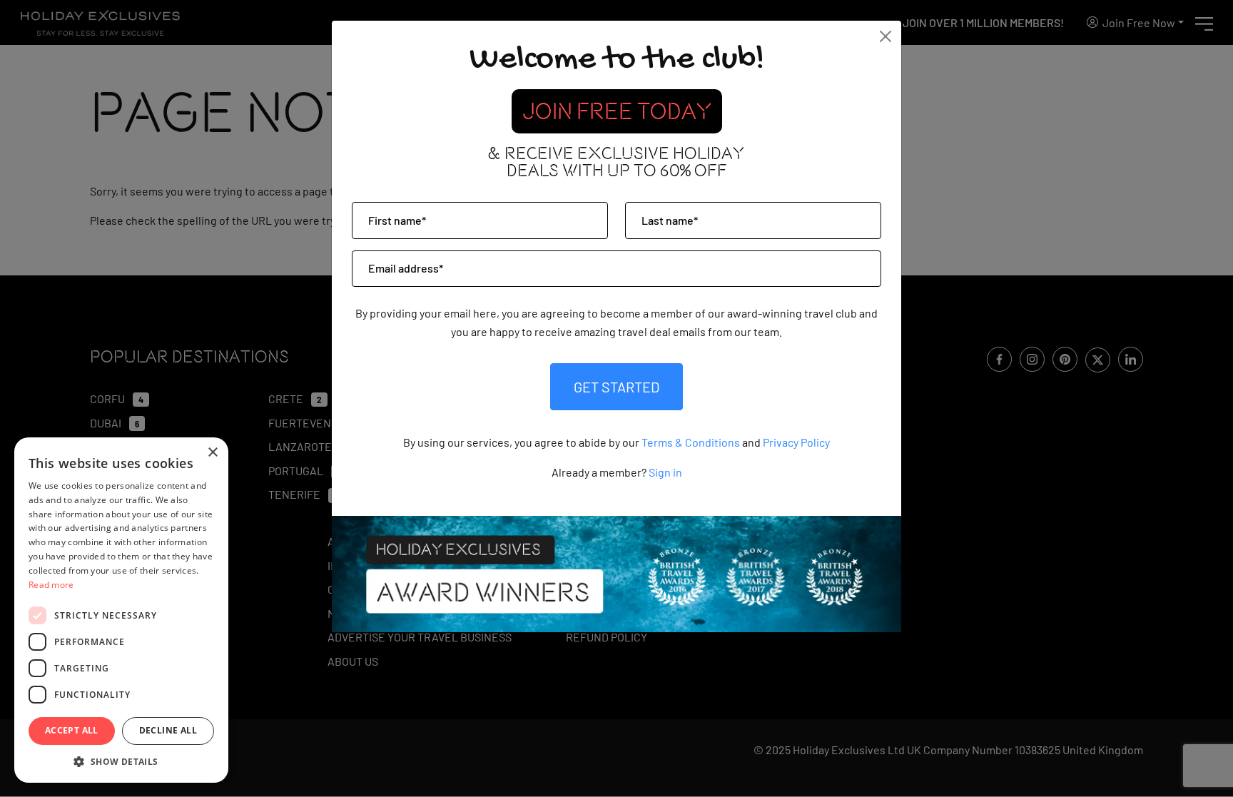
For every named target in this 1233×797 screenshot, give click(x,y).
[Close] (885, 36)
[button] (121, 761)
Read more (51, 585)
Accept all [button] (71, 730)
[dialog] (121, 610)
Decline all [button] (168, 730)
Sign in (665, 472)
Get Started (616, 386)
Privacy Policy (796, 442)
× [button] (212, 452)
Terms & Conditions (690, 442)
